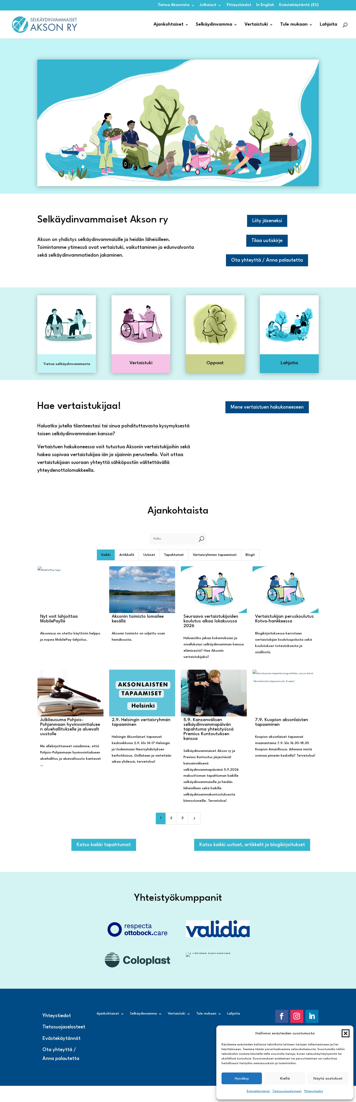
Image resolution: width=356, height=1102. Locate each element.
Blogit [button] (250, 555)
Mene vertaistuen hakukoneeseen (267, 407)
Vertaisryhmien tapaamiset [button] (215, 555)
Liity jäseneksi (267, 221)
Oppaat (215, 363)
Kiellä (285, 1078)
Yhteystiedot (313, 1091)
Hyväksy (242, 1078)
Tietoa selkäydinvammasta (66, 364)
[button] (345, 1033)
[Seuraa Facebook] (281, 1016)
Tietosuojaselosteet (287, 1091)
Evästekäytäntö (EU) (299, 5)
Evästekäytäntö (258, 1091)
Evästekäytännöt (61, 1038)
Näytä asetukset (327, 1078)
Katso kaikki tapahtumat (104, 844)
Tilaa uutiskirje (267, 240)
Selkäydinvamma (214, 25)
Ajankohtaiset (168, 25)
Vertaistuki (256, 25)
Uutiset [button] (149, 555)
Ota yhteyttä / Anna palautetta (267, 260)
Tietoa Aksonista (173, 5)
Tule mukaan (294, 25)
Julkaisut (208, 5)
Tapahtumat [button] (174, 555)
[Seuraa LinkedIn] (311, 1016)
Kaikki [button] (106, 555)
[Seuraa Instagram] (296, 1016)
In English (265, 5)
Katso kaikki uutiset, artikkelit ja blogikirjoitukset (252, 844)
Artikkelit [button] (126, 555)
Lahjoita (328, 25)
